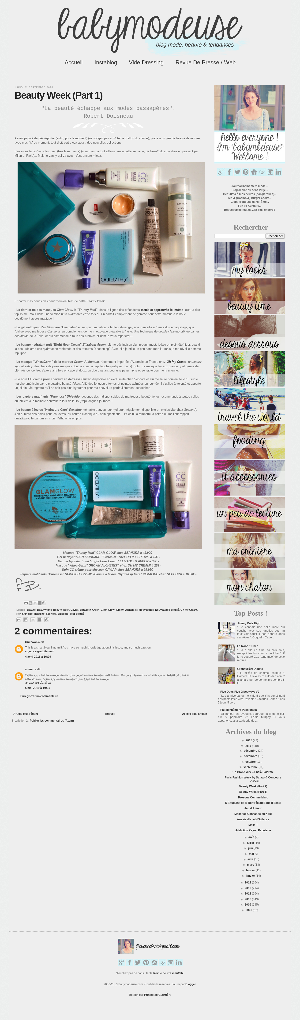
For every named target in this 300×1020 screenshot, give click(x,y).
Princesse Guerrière (157, 995)
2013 (248, 882)
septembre (251, 767)
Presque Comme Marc (253, 797)
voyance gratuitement (39, 651)
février (251, 870)
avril (251, 859)
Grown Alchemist (127, 609)
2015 (249, 740)
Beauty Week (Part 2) (253, 786)
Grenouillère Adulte (250, 669)
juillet (251, 842)
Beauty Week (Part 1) (253, 791)
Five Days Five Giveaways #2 (239, 691)
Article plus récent (25, 713)
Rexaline (39, 613)
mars (251, 864)
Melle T (253, 825)
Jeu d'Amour (253, 808)
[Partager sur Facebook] (39, 603)
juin (251, 848)
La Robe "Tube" (247, 646)
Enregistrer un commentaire (39, 696)
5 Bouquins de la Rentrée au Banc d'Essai (253, 803)
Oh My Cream (188, 609)
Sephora (51, 613)
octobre (250, 761)
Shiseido (63, 613)
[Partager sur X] (35, 603)
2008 (249, 910)
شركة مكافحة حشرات (38, 682)
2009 (248, 904)
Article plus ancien (194, 713)
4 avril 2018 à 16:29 (38, 656)
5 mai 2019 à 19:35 (37, 688)
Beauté (31, 609)
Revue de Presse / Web (206, 62)
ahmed (29, 669)
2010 (248, 899)
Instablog (105, 62)
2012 (248, 888)
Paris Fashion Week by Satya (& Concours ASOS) (253, 779)
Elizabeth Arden (89, 609)
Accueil (73, 62)
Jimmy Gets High (248, 623)
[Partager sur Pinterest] (43, 603)
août (251, 837)
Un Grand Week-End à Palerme (253, 772)
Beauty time (44, 609)
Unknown (31, 642)
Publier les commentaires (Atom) (52, 720)
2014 (248, 746)
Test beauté (77, 613)
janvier (251, 875)
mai (252, 854)
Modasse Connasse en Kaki (253, 814)
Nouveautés (146, 609)
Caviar (74, 609)
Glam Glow (108, 609)
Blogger (190, 984)
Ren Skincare (24, 613)
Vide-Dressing (146, 62)
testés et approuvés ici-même (162, 310)
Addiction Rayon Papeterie (253, 830)
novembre (251, 756)
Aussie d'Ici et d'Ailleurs (253, 819)
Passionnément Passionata (238, 709)
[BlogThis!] (30, 603)
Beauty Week (61, 609)
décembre (251, 750)
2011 (248, 893)
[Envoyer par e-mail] (26, 603)
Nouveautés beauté (167, 609)
